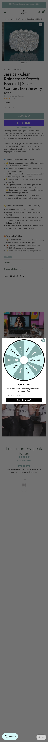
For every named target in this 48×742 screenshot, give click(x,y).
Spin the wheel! (24, 400)
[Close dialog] (43, 340)
